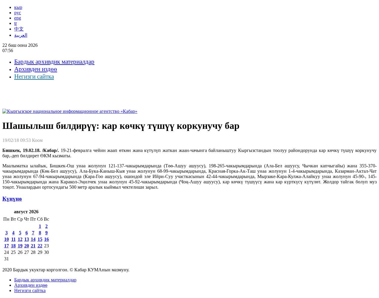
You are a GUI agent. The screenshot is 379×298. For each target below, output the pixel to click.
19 (20, 245)
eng (17, 17)
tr (15, 23)
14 (33, 239)
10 (6, 239)
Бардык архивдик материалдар (54, 61)
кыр (18, 7)
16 (46, 239)
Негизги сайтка (34, 76)
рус (17, 12)
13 (26, 239)
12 (20, 239)
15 (40, 239)
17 (6, 245)
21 (33, 245)
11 (13, 239)
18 (13, 245)
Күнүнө (12, 199)
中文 (19, 28)
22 (40, 245)
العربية (20, 35)
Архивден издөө (35, 69)
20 (26, 245)
